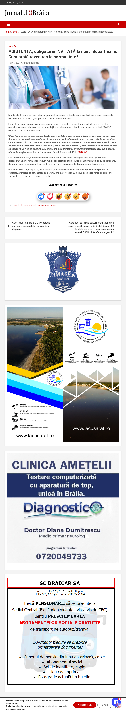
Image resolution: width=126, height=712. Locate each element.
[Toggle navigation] (9, 24)
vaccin (53, 205)
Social (12, 46)
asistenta (18, 205)
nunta (27, 205)
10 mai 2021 (14, 63)
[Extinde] (115, 456)
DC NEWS (82, 152)
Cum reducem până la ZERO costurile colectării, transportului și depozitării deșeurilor (31, 226)
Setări (105, 704)
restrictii (45, 205)
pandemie (36, 205)
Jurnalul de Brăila (30, 63)
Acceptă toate (85, 704)
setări (21, 709)
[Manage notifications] (118, 705)
